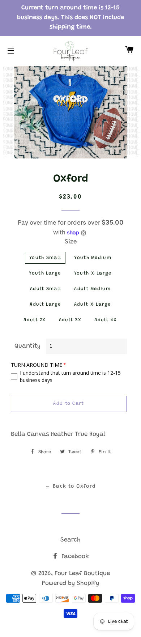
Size (71, 242)
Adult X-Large (92, 304)
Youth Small (45, 257)
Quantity (27, 346)
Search (70, 540)
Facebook (74, 557)
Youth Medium (92, 257)
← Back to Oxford (70, 486)
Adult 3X (70, 320)
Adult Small (45, 288)
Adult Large (45, 304)
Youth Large (45, 273)
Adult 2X (35, 320)
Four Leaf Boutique (82, 574)
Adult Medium (92, 288)
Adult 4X (105, 320)
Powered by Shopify (70, 584)
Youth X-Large (93, 273)
